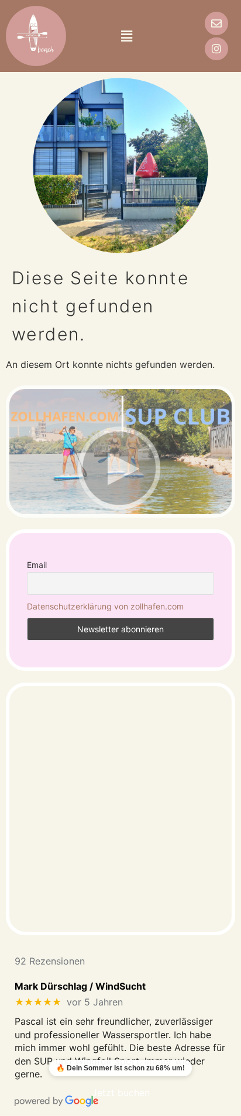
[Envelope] (216, 23)
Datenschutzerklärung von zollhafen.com (105, 606)
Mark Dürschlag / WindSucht (80, 986)
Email (37, 565)
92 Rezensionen (50, 961)
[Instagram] (216, 49)
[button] (126, 36)
